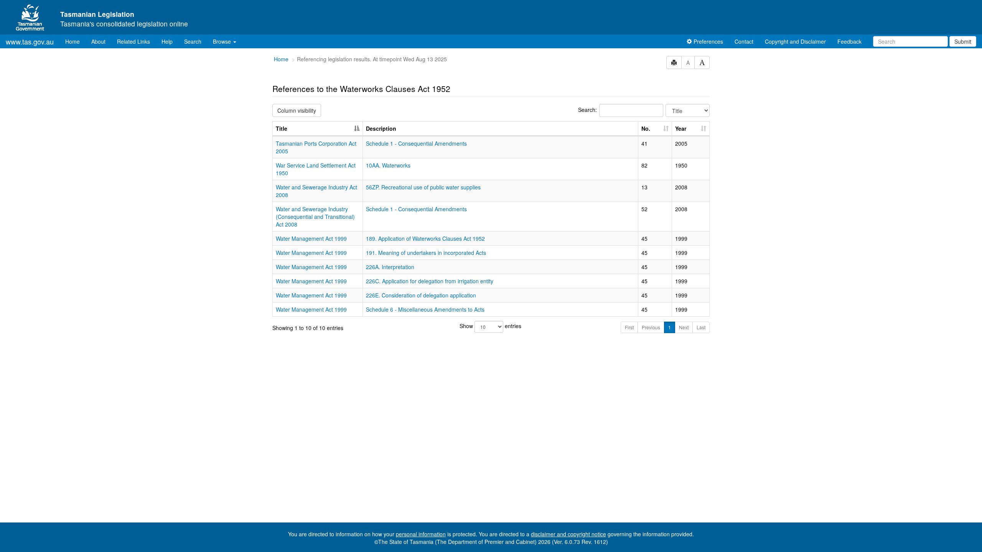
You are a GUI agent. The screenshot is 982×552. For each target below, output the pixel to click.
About (98, 41)
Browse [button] (222, 41)
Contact (744, 41)
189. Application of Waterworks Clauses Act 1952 (425, 238)
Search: (587, 109)
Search (192, 41)
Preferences (707, 41)
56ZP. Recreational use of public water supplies (423, 187)
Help (167, 41)
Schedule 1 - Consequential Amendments (416, 143)
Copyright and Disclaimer (795, 41)
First (629, 327)
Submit (962, 41)
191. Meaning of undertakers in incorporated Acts (426, 252)
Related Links (133, 41)
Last (701, 327)
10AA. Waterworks (388, 165)
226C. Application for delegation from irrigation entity (429, 281)
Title (281, 128)
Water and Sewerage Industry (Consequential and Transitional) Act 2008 (315, 216)
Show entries (490, 326)
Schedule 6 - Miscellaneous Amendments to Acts (425, 309)
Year (680, 128)
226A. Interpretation (390, 267)
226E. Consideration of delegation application (421, 295)
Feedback (849, 41)
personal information (421, 534)
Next (684, 327)
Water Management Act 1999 (311, 238)
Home (75, 41)
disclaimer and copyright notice (568, 534)
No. (645, 128)
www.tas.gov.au (30, 41)
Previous (651, 327)
